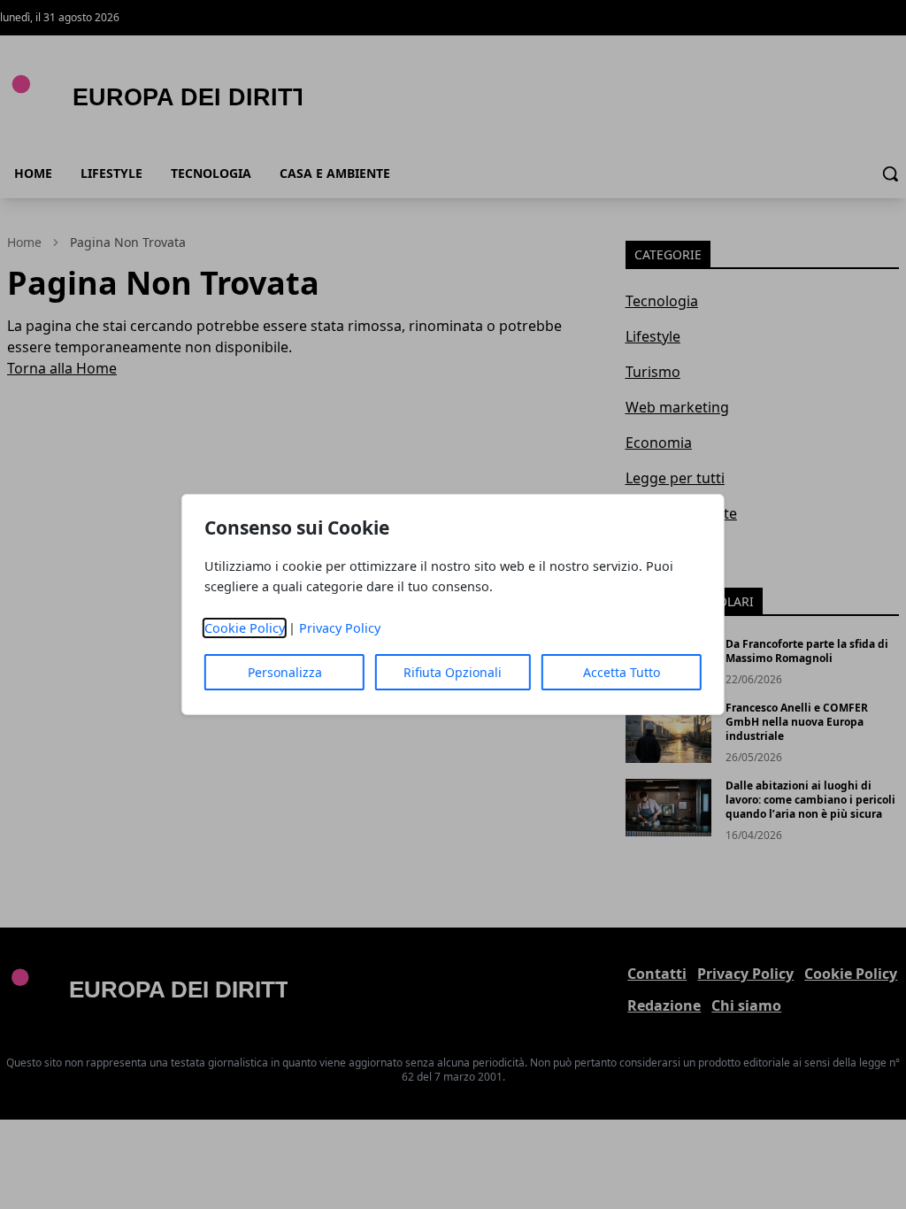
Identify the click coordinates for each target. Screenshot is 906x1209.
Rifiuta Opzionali (452, 672)
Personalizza (285, 672)
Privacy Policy (339, 628)
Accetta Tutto (621, 672)
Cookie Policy (244, 628)
